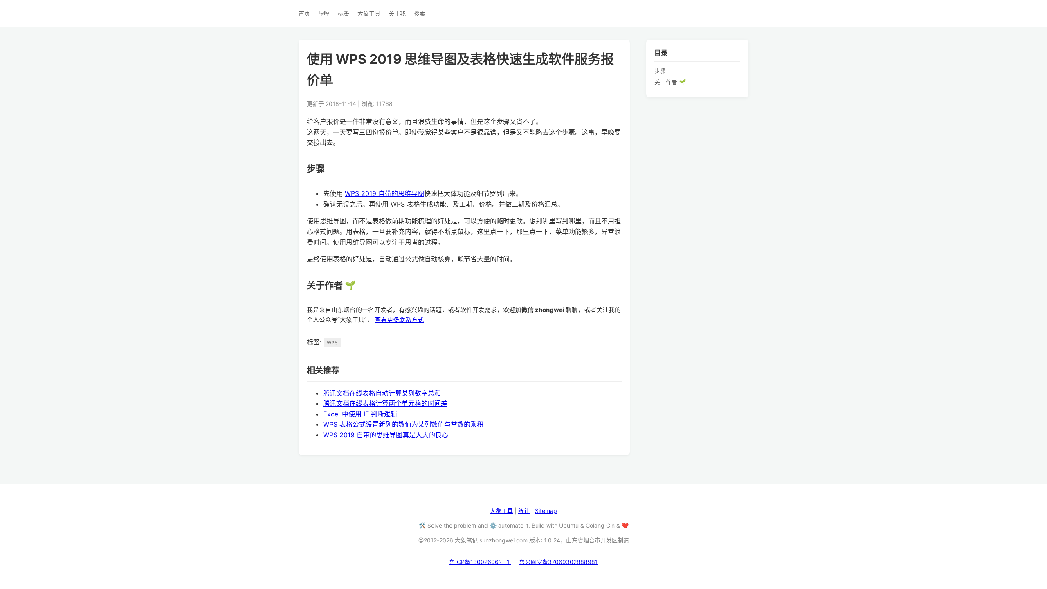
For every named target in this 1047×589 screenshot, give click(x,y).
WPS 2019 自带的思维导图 (384, 193)
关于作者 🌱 (670, 82)
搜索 (419, 13)
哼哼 (324, 13)
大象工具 (368, 13)
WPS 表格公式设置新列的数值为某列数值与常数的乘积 (403, 424)
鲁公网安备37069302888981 (558, 561)
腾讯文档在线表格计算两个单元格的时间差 (385, 403)
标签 (343, 13)
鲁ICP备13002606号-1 (480, 561)
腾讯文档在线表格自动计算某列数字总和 (382, 393)
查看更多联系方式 (399, 320)
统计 (524, 510)
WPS (332, 342)
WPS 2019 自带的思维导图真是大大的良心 (385, 435)
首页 (304, 13)
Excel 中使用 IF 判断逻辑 (360, 414)
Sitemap (546, 510)
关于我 (397, 13)
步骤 (660, 70)
